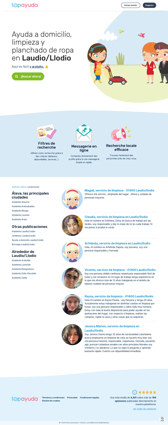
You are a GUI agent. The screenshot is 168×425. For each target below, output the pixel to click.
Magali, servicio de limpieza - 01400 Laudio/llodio (119, 190)
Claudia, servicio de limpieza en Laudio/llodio (116, 217)
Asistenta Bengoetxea (23, 269)
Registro (149, 5)
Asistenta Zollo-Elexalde (24, 273)
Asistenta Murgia (20, 210)
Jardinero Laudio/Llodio (24, 235)
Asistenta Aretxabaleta (23, 206)
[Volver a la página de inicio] (25, 5)
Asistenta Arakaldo (21, 260)
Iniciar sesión (130, 5)
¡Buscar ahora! (31, 76)
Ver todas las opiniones (144, 408)
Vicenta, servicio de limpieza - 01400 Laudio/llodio (120, 270)
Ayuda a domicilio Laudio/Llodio (28, 240)
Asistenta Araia (19, 219)
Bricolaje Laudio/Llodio (23, 244)
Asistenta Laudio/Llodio (23, 231)
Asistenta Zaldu (19, 277)
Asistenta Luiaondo (21, 264)
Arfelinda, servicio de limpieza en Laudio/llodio (117, 243)
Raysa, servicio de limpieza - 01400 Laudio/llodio (119, 296)
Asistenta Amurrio (21, 202)
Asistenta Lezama (20, 215)
